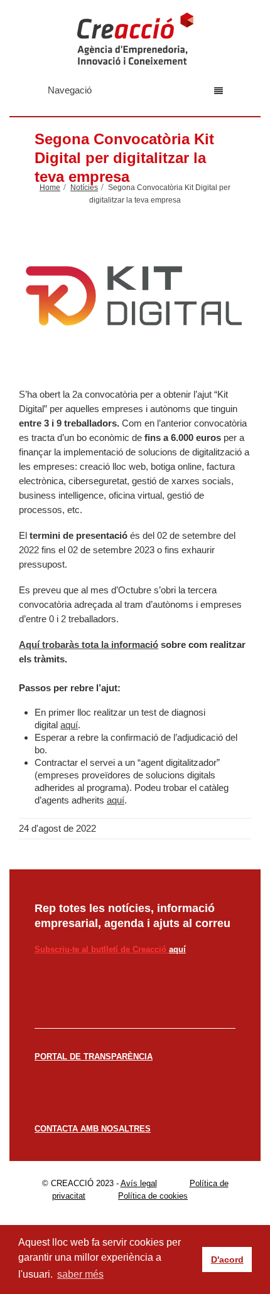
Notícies (84, 187)
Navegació (70, 90)
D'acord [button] (227, 1259)
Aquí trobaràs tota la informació (88, 644)
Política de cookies (153, 1196)
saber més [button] (80, 1274)
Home (50, 187)
